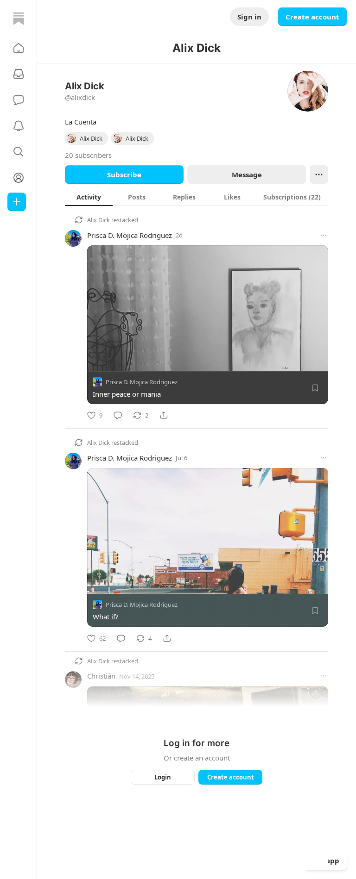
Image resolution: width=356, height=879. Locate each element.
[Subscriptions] (18, 74)
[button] (18, 48)
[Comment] (118, 415)
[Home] (18, 18)
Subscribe (124, 174)
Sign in (249, 16)
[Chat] (18, 100)
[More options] (323, 235)
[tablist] (196, 196)
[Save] (315, 387)
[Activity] (18, 126)
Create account (312, 16)
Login (162, 777)
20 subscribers (88, 155)
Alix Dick (98, 220)
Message (247, 174)
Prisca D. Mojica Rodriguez (129, 235)
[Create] (16, 202)
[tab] (89, 196)
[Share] (164, 415)
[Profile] (18, 178)
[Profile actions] (319, 174)
